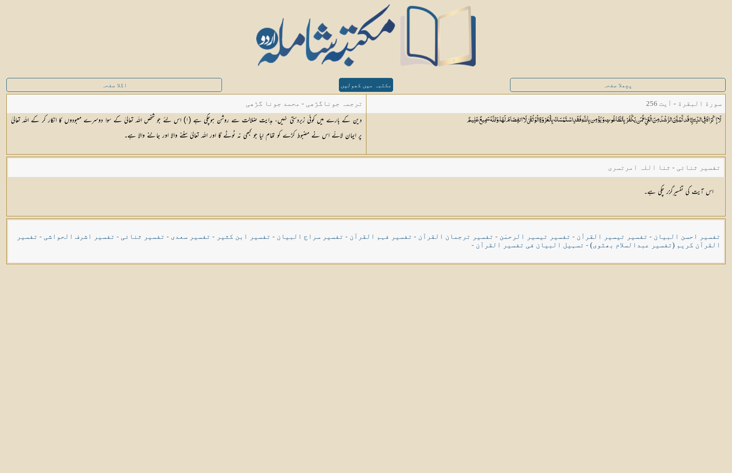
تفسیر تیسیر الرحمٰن (535, 236)
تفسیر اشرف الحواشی (79, 236)
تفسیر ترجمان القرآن (456, 236)
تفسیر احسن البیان (687, 236)
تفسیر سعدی (191, 236)
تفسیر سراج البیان (310, 236)
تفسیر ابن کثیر (243, 236)
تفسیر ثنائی (143, 236)
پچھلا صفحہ (617, 85)
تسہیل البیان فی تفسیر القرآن (530, 245)
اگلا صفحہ (114, 85)
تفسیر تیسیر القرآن (612, 236)
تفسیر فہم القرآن (380, 236)
